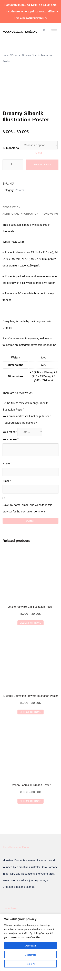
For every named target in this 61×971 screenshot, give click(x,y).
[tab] (12, 207)
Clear (38, 152)
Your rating (10, 432)
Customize (30, 954)
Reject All (30, 963)
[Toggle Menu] (54, 30)
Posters (15, 55)
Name (7, 463)
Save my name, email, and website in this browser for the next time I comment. (27, 508)
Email (7, 481)
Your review (10, 439)
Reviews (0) (50, 213)
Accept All (30, 945)
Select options (30, 623)
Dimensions (11, 148)
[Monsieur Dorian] (20, 30)
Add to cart (42, 164)
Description (12, 207)
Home (6, 55)
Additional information (20, 213)
